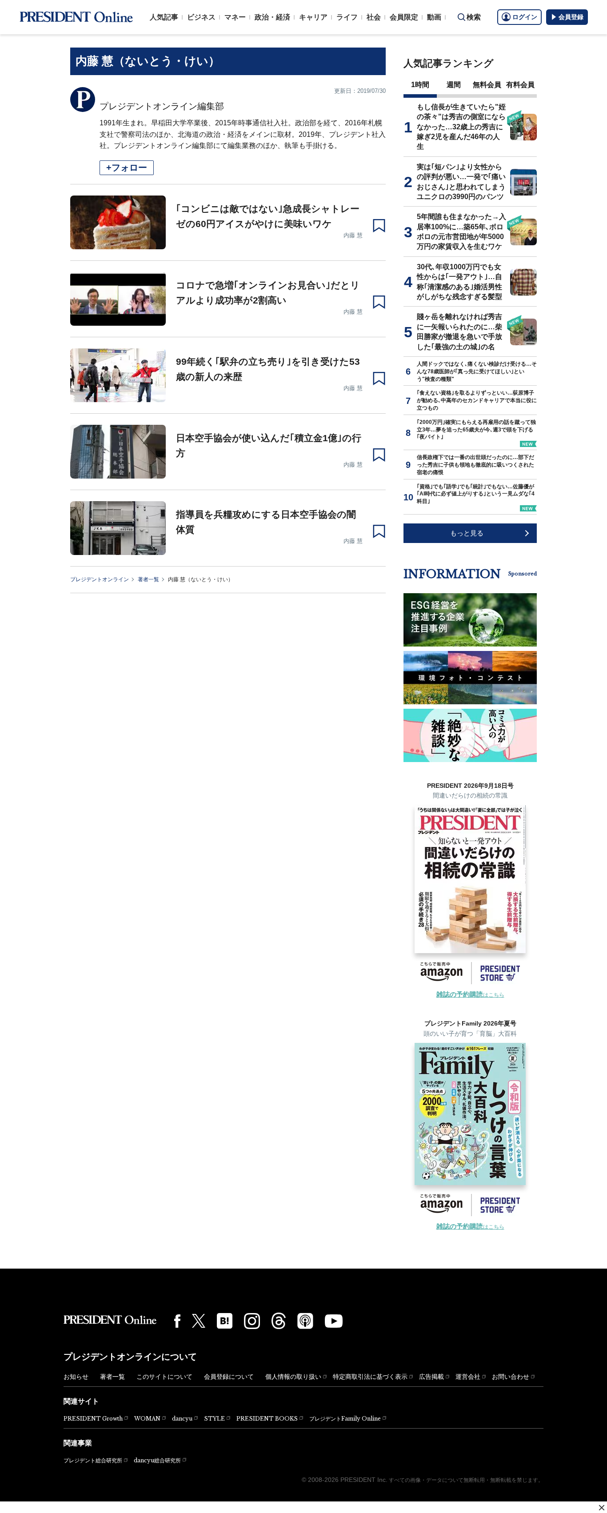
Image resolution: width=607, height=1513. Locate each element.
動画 (434, 17)
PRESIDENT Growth (93, 1418)
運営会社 (467, 1376)
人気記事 (164, 17)
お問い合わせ (510, 1376)
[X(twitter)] (198, 1321)
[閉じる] (601, 1507)
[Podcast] (305, 1321)
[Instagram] (252, 1321)
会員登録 (571, 16)
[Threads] (279, 1321)
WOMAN (147, 1418)
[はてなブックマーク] (224, 1321)
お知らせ (76, 1376)
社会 (374, 17)
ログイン (524, 16)
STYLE (214, 1418)
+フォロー (126, 167)
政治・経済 (272, 17)
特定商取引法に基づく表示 (370, 1376)
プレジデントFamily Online (345, 1418)
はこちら (470, 995)
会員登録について (229, 1376)
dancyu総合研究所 (157, 1460)
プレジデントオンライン (99, 579)
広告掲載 (431, 1376)
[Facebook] (177, 1321)
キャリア (313, 17)
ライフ (347, 17)
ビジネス (201, 17)
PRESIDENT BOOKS (267, 1418)
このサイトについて (164, 1376)
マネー (235, 17)
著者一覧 (148, 579)
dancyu (182, 1418)
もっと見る (466, 533)
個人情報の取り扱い (293, 1376)
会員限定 (404, 17)
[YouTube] (334, 1321)
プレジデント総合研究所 (93, 1460)
